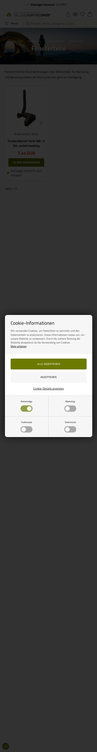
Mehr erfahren (19, 346)
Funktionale (26, 422)
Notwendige (26, 401)
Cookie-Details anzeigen (48, 388)
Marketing (70, 401)
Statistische (70, 422)
